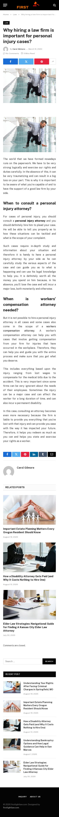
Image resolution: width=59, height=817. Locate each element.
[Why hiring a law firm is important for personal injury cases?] (29, 85)
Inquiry (22, 797)
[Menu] (5, 5)
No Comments (12, 53)
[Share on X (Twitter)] (26, 61)
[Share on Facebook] (10, 61)
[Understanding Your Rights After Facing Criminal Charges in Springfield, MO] (12, 687)
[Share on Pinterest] (41, 61)
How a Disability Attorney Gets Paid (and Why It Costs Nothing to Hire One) (38, 724)
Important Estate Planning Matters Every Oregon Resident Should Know (37, 705)
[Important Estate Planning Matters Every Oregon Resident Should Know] (29, 510)
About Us (35, 797)
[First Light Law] (29, 5)
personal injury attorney (30, 220)
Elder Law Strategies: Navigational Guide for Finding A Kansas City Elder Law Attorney (28, 627)
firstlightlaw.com (11, 807)
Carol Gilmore (19, 49)
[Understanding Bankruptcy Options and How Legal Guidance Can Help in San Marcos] (12, 744)
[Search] (54, 5)
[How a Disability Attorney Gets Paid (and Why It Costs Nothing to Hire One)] (29, 557)
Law (6, 23)
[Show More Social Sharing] (53, 61)
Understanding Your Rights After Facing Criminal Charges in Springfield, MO (38, 686)
